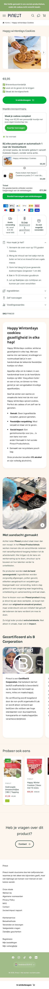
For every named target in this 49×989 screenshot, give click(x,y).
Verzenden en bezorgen (13, 925)
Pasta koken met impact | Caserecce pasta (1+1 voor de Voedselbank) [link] (28, 174)
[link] (8, 161)
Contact (23, 844)
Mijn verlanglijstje (10, 946)
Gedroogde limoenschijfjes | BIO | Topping (12, 789)
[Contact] (38, 15)
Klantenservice (9, 918)
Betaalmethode (9, 921)
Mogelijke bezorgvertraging (14, 109)
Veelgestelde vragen (11, 928)
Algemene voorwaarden (13, 896)
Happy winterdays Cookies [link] (24, 158)
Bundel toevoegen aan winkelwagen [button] (24, 196)
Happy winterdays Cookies (23, 23)
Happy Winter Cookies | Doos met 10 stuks (34, 785)
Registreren (7, 939)
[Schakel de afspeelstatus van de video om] (42, 525)
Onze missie (8, 889)
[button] (4, 15)
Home (7, 23)
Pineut (17, 973)
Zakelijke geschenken (12, 932)
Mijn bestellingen (10, 942)
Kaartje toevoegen (16, 128)
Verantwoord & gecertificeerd (24, 227)
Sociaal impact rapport (12, 910)
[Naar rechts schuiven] (43, 52)
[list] (24, 692)
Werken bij (7, 893)
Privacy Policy (9, 900)
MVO (5, 903)
